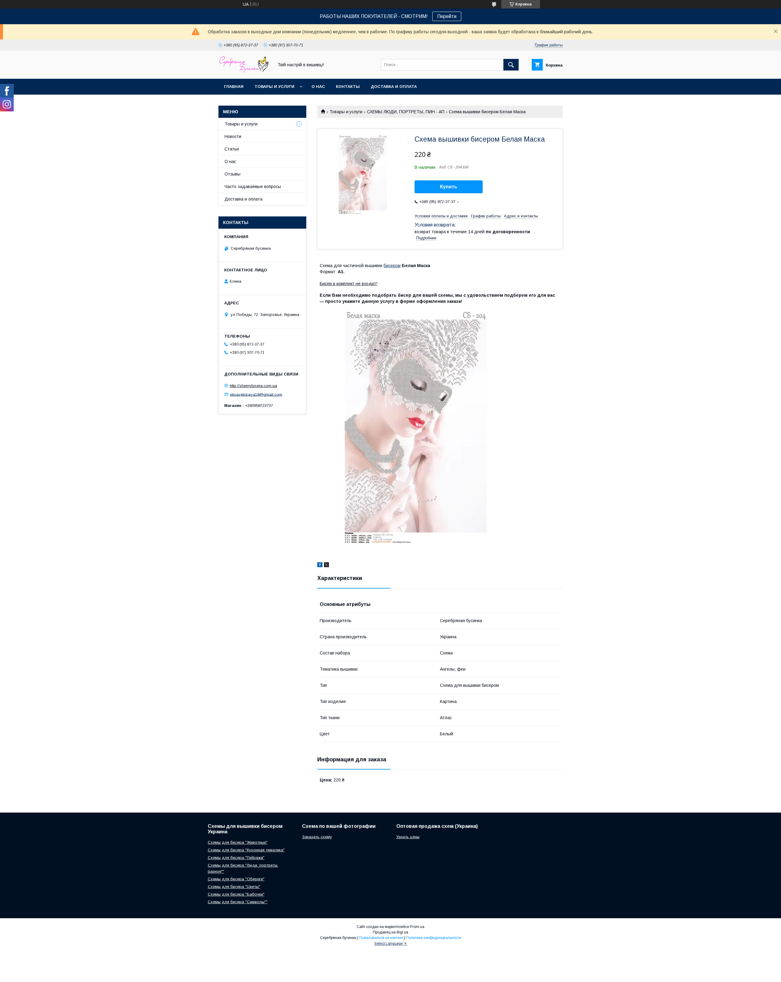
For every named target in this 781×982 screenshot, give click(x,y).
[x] (326, 565)
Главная (233, 86)
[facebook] (319, 565)
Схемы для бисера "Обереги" (236, 879)
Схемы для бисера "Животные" (238, 842)
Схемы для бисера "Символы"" (238, 902)
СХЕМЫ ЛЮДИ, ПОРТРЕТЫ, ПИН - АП (405, 111)
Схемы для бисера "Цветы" (234, 886)
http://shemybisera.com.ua (253, 385)
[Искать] (511, 65)
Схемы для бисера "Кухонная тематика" (246, 850)
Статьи (232, 149)
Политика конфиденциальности (433, 938)
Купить (448, 186)
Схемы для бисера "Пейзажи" (236, 857)
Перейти (446, 16)
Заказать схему (317, 837)
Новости (233, 136)
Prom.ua (417, 927)
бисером (392, 265)
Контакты (348, 86)
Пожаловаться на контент (381, 938)
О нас (318, 86)
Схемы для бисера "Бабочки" (236, 894)
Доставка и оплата (394, 86)
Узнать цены (407, 837)
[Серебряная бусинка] (244, 70)
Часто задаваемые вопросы (253, 186)
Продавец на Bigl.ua (390, 932)
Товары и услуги (274, 86)
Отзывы (232, 174)
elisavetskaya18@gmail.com (256, 394)
